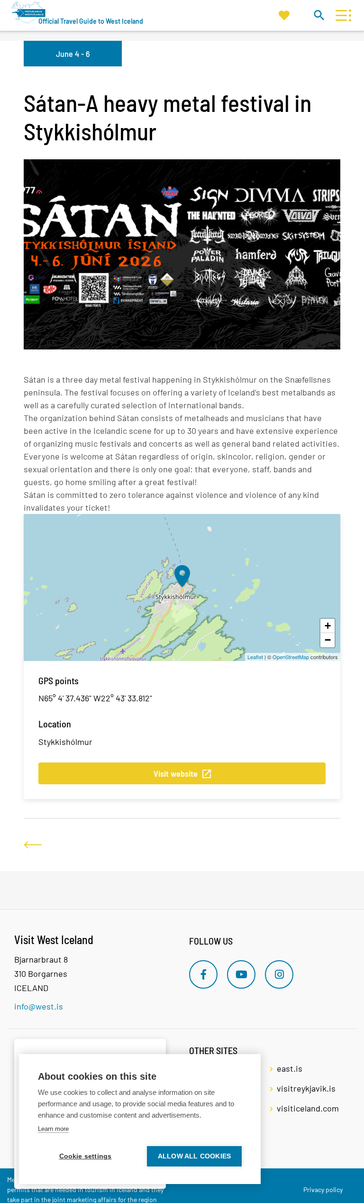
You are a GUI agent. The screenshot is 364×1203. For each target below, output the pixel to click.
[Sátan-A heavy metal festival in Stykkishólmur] (182, 576)
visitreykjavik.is (306, 1088)
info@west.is (38, 1006)
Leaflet (255, 657)
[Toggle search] (319, 15)
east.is (289, 1068)
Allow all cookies (194, 1156)
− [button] (328, 640)
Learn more (53, 1128)
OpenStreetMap (291, 657)
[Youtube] (241, 974)
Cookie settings (85, 1156)
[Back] (32, 844)
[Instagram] (279, 974)
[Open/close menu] (341, 15)
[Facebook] (203, 974)
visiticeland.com (308, 1108)
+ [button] (328, 626)
